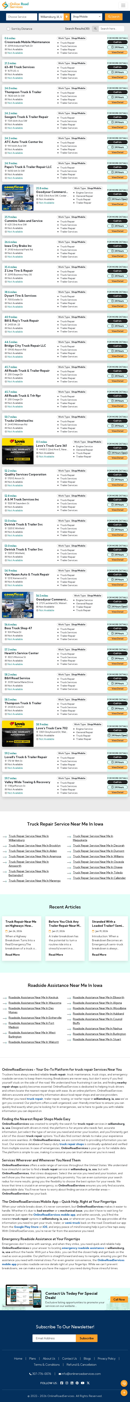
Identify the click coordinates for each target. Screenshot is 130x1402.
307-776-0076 (41, 1373)
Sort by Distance (21, 28)
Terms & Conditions (47, 1364)
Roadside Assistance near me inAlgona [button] (97, 1002)
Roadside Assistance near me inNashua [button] (97, 1028)
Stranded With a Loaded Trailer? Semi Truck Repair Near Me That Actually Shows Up (107, 924)
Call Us (117, 42)
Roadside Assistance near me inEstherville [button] (35, 1017)
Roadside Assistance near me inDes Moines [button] (31, 1010)
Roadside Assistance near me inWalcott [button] (34, 1042)
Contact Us (69, 1358)
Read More (12, 954)
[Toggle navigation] (123, 5)
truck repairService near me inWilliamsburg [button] (29, 838)
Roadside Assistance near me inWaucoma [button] (35, 1002)
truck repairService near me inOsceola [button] (98, 861)
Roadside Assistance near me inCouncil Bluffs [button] (97, 1021)
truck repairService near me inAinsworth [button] (29, 863)
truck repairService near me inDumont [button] (98, 851)
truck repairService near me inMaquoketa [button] (93, 838)
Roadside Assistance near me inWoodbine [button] (99, 1008)
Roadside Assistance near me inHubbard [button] (98, 1013)
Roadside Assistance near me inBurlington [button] (99, 1034)
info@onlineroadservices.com (81, 1373)
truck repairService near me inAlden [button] (33, 851)
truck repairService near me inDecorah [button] (98, 845)
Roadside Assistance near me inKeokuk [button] (33, 997)
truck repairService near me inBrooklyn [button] (35, 845)
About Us (49, 1358)
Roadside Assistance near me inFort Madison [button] (31, 1025)
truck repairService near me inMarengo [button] (35, 880)
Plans (32, 1358)
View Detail (117, 52)
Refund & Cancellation (81, 1364)
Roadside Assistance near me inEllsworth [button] (98, 997)
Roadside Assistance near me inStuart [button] (97, 1039)
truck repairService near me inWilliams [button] (98, 856)
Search (115, 16)
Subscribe (87, 1338)
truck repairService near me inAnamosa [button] (35, 856)
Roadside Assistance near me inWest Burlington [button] (32, 1034)
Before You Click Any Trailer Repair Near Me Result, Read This (65, 924)
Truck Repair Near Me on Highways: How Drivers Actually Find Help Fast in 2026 (20, 924)
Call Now (119, 1299)
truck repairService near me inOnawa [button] (97, 867)
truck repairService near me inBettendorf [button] (29, 873)
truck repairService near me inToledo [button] (98, 872)
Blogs (87, 1358)
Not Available (15, 52)
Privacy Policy (107, 1358)
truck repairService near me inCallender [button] (99, 878)
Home (18, 1358)
